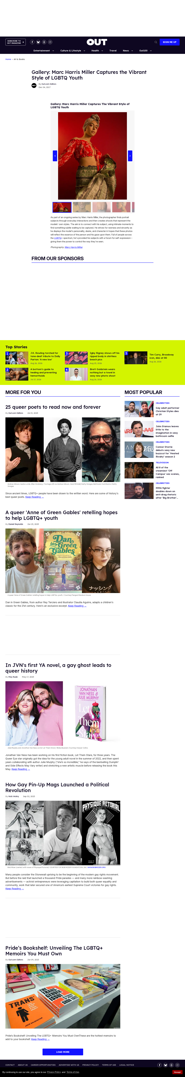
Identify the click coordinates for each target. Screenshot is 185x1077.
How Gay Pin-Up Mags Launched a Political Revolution (57, 787)
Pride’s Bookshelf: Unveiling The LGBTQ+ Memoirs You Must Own (54, 951)
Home (8, 59)
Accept (177, 1072)
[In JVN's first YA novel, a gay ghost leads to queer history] (62, 713)
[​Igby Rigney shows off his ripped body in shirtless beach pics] (76, 357)
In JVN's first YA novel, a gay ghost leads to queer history (58, 668)
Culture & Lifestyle (70, 50)
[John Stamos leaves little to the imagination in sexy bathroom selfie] (139, 429)
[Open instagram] (50, 42)
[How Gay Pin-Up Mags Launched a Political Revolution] (62, 832)
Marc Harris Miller (74, 247)
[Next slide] (130, 156)
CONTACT (10, 1065)
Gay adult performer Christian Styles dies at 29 (167, 411)
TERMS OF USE (109, 1065)
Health (95, 50)
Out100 (143, 50)
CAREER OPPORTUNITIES (43, 1065)
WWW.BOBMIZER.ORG (96, 867)
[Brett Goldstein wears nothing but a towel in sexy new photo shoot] (76, 374)
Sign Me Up (169, 42)
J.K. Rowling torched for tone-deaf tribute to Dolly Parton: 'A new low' (45, 356)
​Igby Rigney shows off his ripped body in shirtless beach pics (104, 356)
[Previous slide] (55, 156)
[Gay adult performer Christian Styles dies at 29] (139, 409)
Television (162, 463)
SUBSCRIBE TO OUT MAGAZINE (14, 42)
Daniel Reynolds (15, 524)
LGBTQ (57, 238)
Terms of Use (72, 1072)
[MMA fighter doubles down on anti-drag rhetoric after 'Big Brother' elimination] (139, 490)
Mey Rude (13, 677)
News (126, 50)
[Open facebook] (32, 42)
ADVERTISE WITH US (69, 1065)
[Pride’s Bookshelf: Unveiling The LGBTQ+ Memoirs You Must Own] (62, 996)
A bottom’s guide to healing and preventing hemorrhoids (43, 372)
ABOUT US (23, 1065)
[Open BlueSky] (38, 42)
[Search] (156, 42)
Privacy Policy (54, 1072)
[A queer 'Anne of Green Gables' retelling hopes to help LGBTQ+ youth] (62, 560)
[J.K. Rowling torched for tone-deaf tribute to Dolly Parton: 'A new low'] (16, 357)
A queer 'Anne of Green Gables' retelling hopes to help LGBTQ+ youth (61, 515)
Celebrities (162, 403)
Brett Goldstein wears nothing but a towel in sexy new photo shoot (102, 372)
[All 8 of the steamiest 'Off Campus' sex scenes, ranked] (139, 470)
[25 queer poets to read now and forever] (62, 449)
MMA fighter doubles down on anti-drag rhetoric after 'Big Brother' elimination (166, 494)
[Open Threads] (44, 42)
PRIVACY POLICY (90, 1065)
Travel (112, 50)
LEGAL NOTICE (126, 1065)
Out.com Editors (49, 84)
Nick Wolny (13, 796)
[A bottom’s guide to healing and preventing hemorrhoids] (16, 374)
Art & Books (19, 59)
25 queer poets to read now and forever (53, 407)
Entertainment (42, 50)
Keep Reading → (34, 496)
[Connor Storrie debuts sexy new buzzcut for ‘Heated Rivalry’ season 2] (139, 449)
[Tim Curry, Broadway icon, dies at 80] (135, 357)
